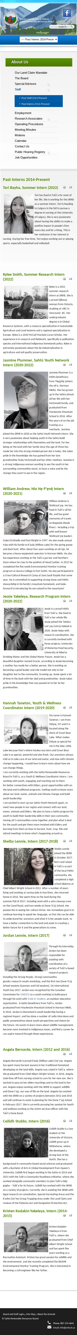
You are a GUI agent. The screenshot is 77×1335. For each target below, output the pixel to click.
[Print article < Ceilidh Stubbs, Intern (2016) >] (65, 1121)
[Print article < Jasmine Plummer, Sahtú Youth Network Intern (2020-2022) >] (65, 365)
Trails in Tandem (36, 999)
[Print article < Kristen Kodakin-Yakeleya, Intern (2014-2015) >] (65, 1216)
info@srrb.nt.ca (67, 1328)
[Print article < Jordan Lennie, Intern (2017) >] (65, 936)
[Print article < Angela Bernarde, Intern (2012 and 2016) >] (65, 1055)
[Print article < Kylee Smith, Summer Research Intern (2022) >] (65, 279)
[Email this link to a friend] (70, 188)
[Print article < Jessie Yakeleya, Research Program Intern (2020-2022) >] (65, 601)
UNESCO (25, 994)
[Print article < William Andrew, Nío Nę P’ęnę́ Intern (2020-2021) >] (65, 494)
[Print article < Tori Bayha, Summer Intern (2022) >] (65, 188)
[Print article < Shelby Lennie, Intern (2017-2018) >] (65, 842)
